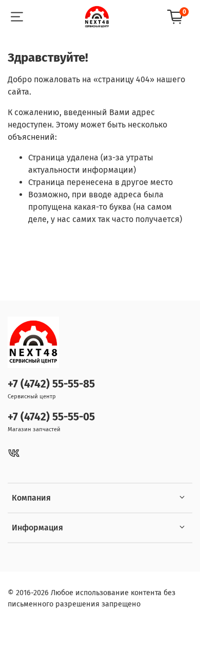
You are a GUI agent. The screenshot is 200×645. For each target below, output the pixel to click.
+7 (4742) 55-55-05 (51, 417)
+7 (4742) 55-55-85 (51, 384)
